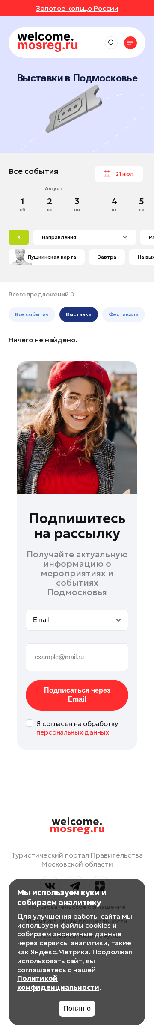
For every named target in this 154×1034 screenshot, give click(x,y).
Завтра (107, 257)
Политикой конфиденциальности (58, 983)
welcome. (77, 825)
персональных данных (72, 732)
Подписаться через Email (77, 695)
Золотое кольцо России (77, 8)
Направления (59, 237)
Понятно (77, 1008)
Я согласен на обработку (77, 728)
